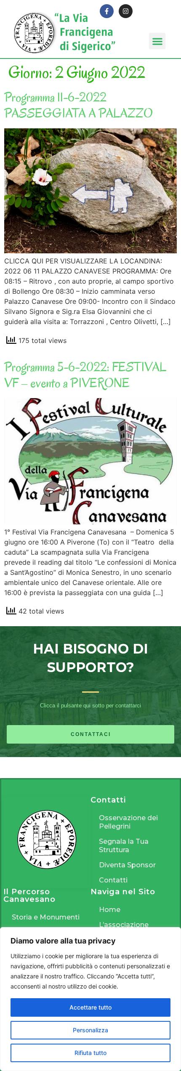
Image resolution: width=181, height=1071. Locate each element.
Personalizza (90, 1030)
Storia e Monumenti (46, 917)
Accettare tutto (90, 1007)
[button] (157, 41)
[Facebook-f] (107, 11)
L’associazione (124, 925)
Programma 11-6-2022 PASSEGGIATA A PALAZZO (78, 105)
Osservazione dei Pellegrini (128, 822)
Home (109, 910)
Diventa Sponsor (127, 865)
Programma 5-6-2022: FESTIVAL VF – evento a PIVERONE (85, 374)
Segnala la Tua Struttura (124, 845)
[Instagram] (126, 11)
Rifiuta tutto (90, 1052)
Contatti (113, 880)
